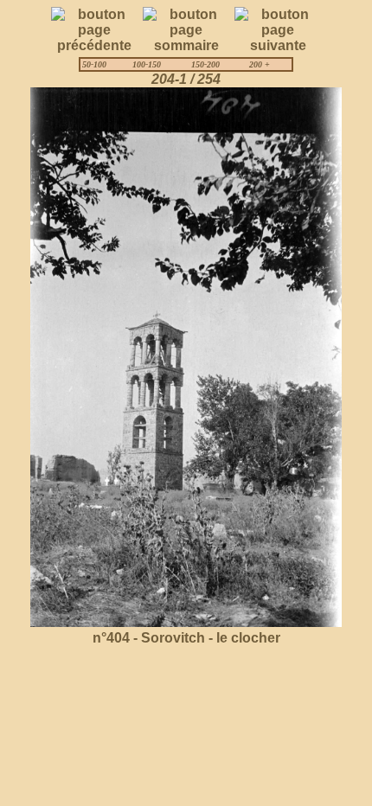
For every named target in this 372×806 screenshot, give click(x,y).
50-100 (94, 64)
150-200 (205, 64)
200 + (259, 64)
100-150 (146, 64)
